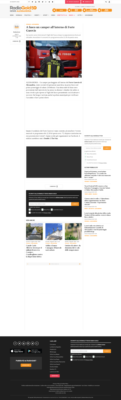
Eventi (37, 15)
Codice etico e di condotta (47, 385)
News (12, 15)
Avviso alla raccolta (60, 393)
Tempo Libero (88, 194)
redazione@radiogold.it (76, 397)
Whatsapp (53, 352)
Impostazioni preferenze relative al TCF (60, 389)
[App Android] (49, 2)
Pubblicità (53, 349)
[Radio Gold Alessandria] (23, 8)
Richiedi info (26, 365)
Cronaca (19, 15)
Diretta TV (61, 15)
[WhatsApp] (45, 2)
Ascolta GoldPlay (73, 2)
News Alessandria (36, 210)
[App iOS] (52, 2)
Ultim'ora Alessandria (56, 357)
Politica (27, 15)
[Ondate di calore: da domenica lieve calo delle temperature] (73, 231)
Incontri (91, 208)
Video (53, 15)
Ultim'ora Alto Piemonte (57, 362)
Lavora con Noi (54, 372)
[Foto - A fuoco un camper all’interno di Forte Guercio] (54, 59)
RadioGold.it (40, 397)
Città (80, 15)
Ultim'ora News (54, 354)
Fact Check (85, 385)
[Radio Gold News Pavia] (74, 10)
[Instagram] (39, 2)
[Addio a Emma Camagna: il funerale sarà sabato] (53, 231)
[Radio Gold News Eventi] (105, 10)
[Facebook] (29, 2)
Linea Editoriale (59, 385)
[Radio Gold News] (59, 10)
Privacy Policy (47, 213)
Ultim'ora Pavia (54, 359)
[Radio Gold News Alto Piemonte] (89, 10)
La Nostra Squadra (55, 347)
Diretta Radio (54, 367)
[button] (16, 41)
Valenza (95, 194)
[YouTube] (35, 2)
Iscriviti (75, 204)
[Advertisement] (54, 114)
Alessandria (35, 24)
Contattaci (55, 375)
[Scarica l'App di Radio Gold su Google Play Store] (34, 351)
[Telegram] (42, 2)
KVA (92, 397)
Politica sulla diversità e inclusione (31, 385)
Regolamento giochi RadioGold (72, 385)
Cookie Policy (64, 384)
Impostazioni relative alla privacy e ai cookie (60, 391)
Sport (45, 15)
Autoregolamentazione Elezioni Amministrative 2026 (60, 387)
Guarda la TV (88, 2)
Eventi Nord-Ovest (58, 210)
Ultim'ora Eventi (55, 364)
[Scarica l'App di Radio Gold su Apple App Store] (17, 351)
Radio (71, 15)
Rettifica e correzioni (94, 385)
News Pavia (47, 210)
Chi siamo (53, 344)
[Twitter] (32, 2)
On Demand (89, 15)
